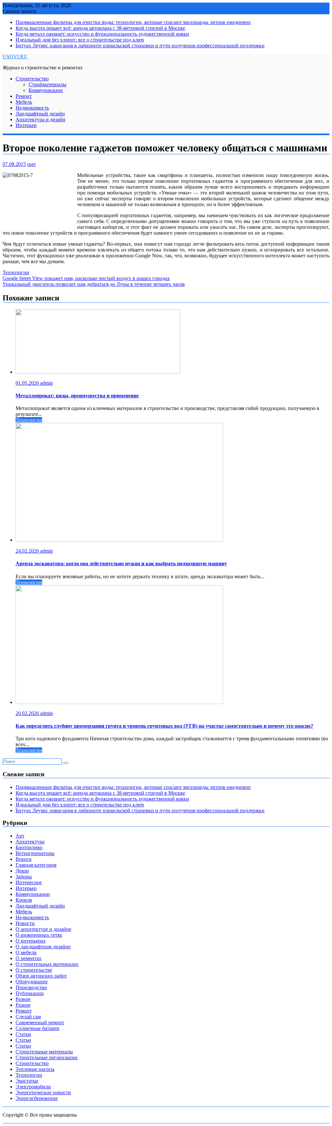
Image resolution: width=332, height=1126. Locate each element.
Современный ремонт (40, 1022)
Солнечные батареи (37, 1028)
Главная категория (36, 865)
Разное (23, 999)
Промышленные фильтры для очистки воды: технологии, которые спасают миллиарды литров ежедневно (133, 22)
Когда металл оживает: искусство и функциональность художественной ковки (102, 34)
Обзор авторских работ (41, 976)
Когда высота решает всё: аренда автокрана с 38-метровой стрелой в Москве (100, 28)
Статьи (23, 1034)
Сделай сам (28, 1016)
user (31, 164)
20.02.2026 (28, 713)
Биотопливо (29, 847)
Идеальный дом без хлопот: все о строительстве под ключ (80, 39)
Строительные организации (46, 1057)
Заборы (24, 876)
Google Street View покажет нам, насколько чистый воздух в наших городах (86, 278)
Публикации (30, 993)
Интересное (29, 882)
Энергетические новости (43, 1092)
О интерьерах (31, 941)
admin (46, 383)
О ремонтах (29, 958)
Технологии (16, 272)
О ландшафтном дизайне (43, 946)
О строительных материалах (47, 964)
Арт (20, 836)
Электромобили (33, 1086)
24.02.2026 (28, 551)
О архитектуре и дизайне (43, 929)
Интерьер (26, 125)
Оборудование (32, 981)
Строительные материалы (44, 1051)
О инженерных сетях (39, 935)
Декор (22, 871)
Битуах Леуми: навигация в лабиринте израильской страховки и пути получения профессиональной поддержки (140, 45)
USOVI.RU (15, 56)
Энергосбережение (37, 1098)
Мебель (24, 102)
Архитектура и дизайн (40, 119)
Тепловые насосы (35, 1069)
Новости (25, 923)
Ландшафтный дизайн (40, 113)
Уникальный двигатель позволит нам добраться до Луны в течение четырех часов (94, 284)
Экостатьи (27, 1081)
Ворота (23, 859)
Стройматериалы (47, 84)
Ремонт (24, 96)
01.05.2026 (28, 383)
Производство (31, 987)
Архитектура (30, 841)
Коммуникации (46, 90)
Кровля (24, 900)
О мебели (26, 952)
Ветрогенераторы (35, 853)
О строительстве (34, 970)
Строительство (32, 78)
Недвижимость (32, 108)
